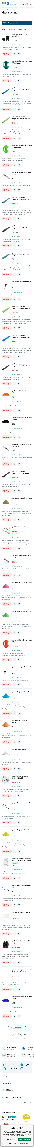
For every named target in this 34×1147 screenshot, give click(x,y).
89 (20, 1034)
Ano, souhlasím (24, 1139)
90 (25, 1034)
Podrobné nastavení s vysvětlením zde (17, 1143)
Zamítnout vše (9, 1139)
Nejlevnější (12, 29)
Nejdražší (4, 29)
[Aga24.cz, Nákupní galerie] (2, 9)
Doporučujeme (22, 29)
